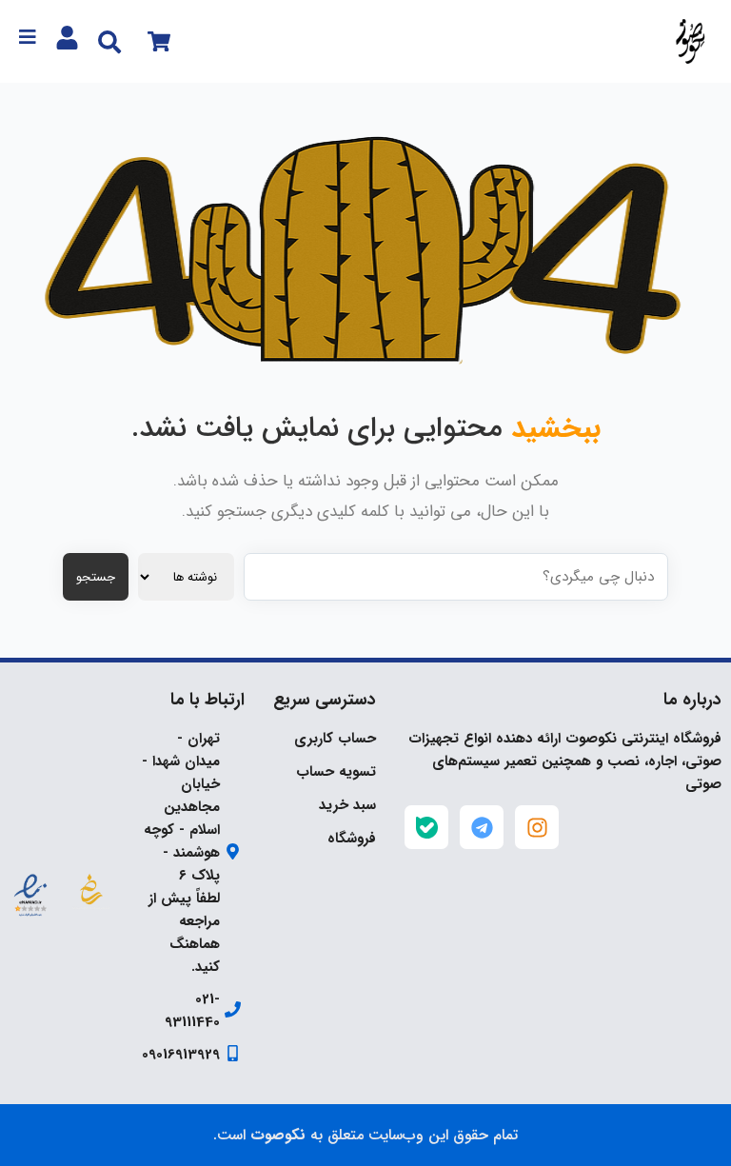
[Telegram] (482, 827)
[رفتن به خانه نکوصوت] (689, 41)
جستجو (95, 577)
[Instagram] (537, 827)
